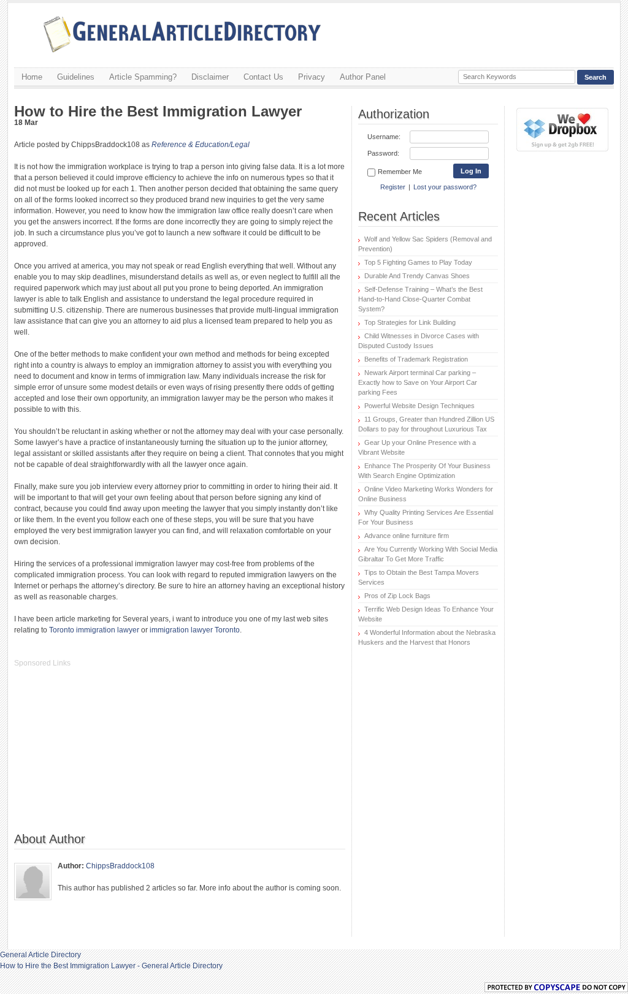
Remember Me (400, 171)
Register (392, 187)
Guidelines (75, 77)
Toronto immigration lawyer (94, 630)
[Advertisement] (106, 756)
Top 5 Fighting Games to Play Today (418, 262)
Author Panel (363, 77)
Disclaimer (210, 77)
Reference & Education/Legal (200, 144)
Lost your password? (445, 187)
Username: (383, 136)
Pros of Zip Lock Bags (397, 595)
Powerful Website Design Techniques (419, 405)
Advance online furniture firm (406, 535)
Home (31, 77)
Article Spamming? (143, 77)
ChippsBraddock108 (120, 866)
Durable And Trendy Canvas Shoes (417, 275)
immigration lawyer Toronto (195, 630)
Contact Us (263, 77)
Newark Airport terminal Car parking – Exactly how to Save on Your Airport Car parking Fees (417, 382)
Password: (383, 153)
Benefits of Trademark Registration (416, 359)
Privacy (311, 77)
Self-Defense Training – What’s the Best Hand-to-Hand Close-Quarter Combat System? (420, 299)
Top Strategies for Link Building (410, 322)
